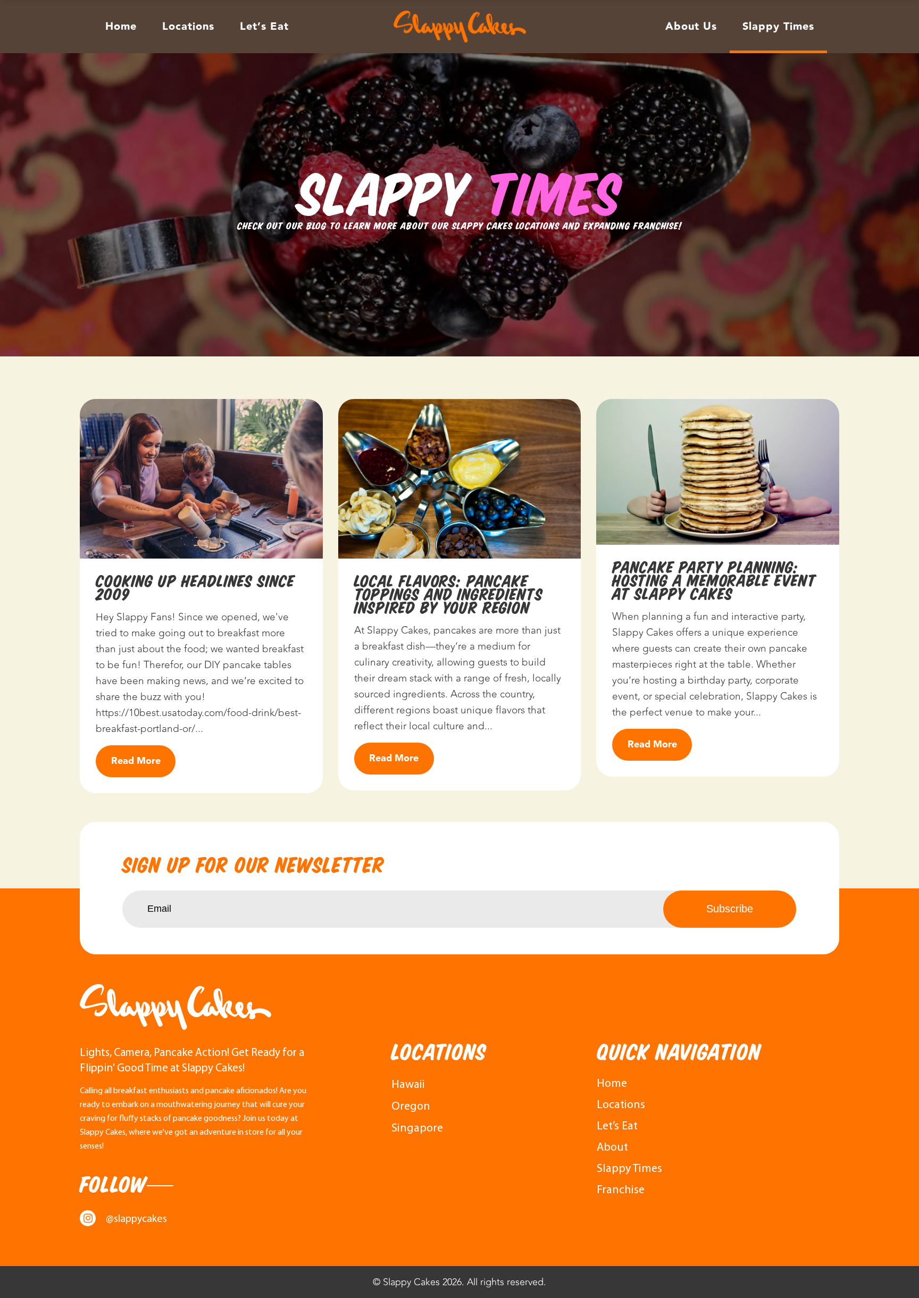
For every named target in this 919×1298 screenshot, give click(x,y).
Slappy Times (629, 1169)
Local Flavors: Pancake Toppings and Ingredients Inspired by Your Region (448, 594)
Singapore (417, 1128)
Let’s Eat (617, 1126)
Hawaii (408, 1085)
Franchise (621, 1190)
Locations (621, 1105)
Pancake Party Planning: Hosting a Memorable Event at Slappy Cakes (714, 580)
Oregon (410, 1107)
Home (612, 1084)
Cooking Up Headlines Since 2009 (195, 588)
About (612, 1148)
